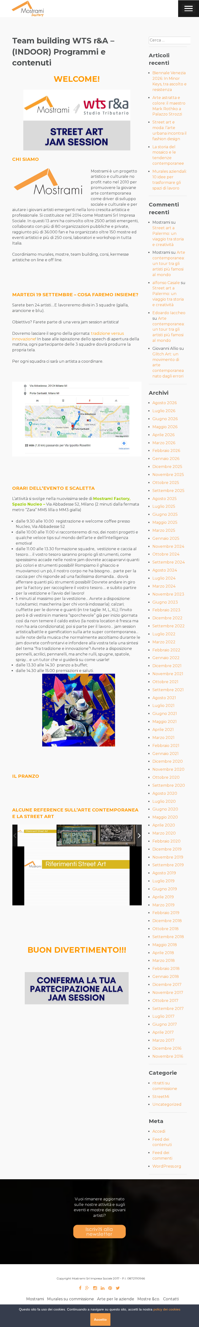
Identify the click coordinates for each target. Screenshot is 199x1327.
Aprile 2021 (163, 729)
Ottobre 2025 (165, 482)
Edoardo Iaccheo (168, 313)
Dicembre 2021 (167, 666)
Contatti (171, 1299)
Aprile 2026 (163, 435)
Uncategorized (167, 1104)
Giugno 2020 (165, 809)
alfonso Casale (166, 282)
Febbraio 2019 (165, 912)
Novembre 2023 (168, 594)
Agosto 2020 (164, 793)
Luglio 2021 (163, 705)
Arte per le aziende (115, 1299)
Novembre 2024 (168, 546)
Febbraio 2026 (166, 450)
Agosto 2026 (164, 403)
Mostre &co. (148, 1299)
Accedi (158, 1131)
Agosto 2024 (164, 570)
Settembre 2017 (168, 1008)
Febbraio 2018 (166, 968)
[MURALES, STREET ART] (37, 835)
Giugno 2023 (165, 602)
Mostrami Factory (111, 498)
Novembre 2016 (167, 1056)
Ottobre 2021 (165, 682)
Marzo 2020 (164, 833)
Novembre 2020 (168, 769)
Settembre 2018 (168, 936)
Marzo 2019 (163, 905)
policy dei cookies (166, 1309)
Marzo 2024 (163, 586)
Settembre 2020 (168, 785)
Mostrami (35, 1299)
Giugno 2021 (164, 713)
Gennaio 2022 (166, 657)
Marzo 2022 (163, 642)
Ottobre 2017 (165, 1000)
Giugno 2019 (164, 889)
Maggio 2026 (164, 427)
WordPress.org (166, 1166)
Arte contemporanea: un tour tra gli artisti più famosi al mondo (168, 263)
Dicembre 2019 (167, 849)
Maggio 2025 (164, 522)
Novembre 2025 (168, 474)
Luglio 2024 (163, 578)
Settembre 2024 (168, 562)
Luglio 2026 (163, 411)
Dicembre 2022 (167, 618)
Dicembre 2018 (167, 920)
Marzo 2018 (163, 960)
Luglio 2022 (163, 634)
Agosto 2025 (164, 498)
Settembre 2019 (168, 865)
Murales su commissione (70, 1299)
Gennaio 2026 (165, 458)
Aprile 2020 (163, 825)
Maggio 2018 (164, 944)
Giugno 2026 (165, 419)
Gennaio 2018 (165, 976)
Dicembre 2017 (167, 984)
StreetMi (160, 1096)
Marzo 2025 (163, 530)
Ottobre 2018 (165, 928)
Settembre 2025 (168, 490)
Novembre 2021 (167, 674)
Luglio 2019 (163, 881)
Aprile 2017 (163, 1032)
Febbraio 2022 (166, 650)
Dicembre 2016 (166, 1048)
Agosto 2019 (164, 873)
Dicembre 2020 (167, 761)
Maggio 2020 (165, 817)
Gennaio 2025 (165, 538)
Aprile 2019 (163, 897)
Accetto (100, 1319)
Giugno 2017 (164, 1024)
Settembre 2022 (168, 626)
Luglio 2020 (164, 801)
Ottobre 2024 (165, 554)
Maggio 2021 (164, 721)
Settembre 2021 (168, 690)
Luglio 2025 (163, 506)
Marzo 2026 (163, 443)
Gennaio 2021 (165, 753)
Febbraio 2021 (165, 745)
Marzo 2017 (163, 1040)
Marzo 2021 (163, 737)
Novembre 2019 (167, 857)
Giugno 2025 (165, 514)
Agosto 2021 (164, 698)
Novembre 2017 (167, 992)
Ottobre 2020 (166, 777)
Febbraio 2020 (166, 841)
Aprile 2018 (163, 952)
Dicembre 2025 (167, 466)
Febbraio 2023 (166, 610)
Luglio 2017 (163, 1016)
